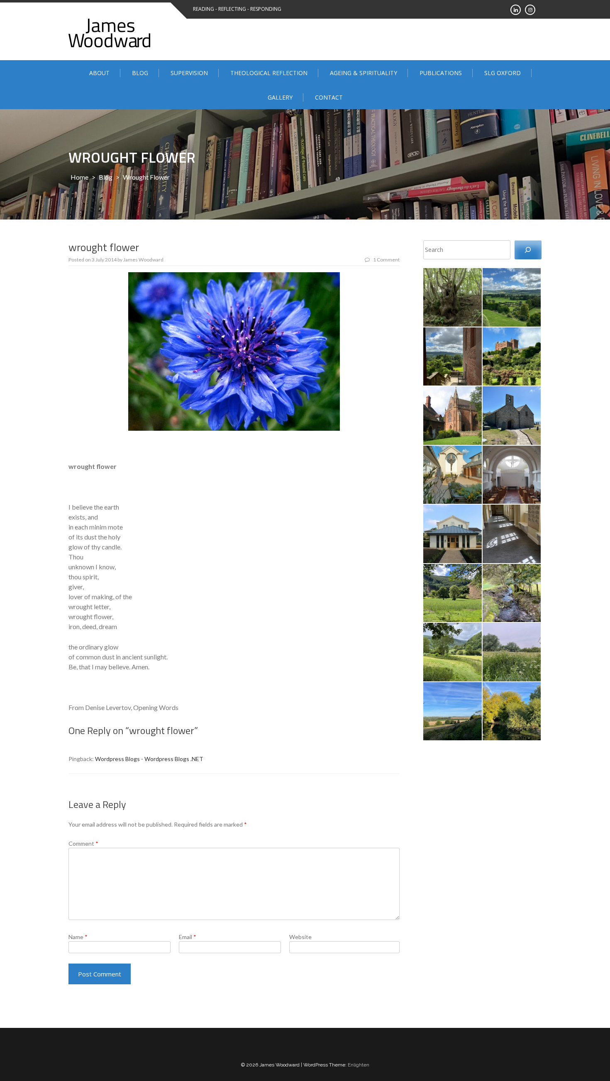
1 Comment (386, 259)
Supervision (189, 73)
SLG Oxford (502, 73)
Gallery (280, 97)
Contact (329, 97)
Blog (140, 73)
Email (187, 936)
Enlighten (358, 1065)
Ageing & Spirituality (363, 73)
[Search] (528, 250)
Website (300, 936)
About (99, 73)
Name (78, 936)
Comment (83, 843)
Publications (441, 73)
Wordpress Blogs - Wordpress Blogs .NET (149, 758)
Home (79, 177)
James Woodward (143, 259)
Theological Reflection (268, 73)
